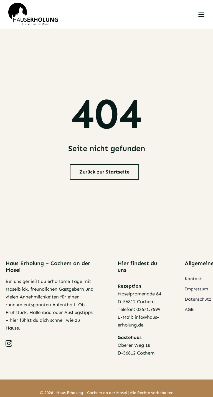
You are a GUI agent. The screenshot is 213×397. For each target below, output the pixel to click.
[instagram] (9, 343)
